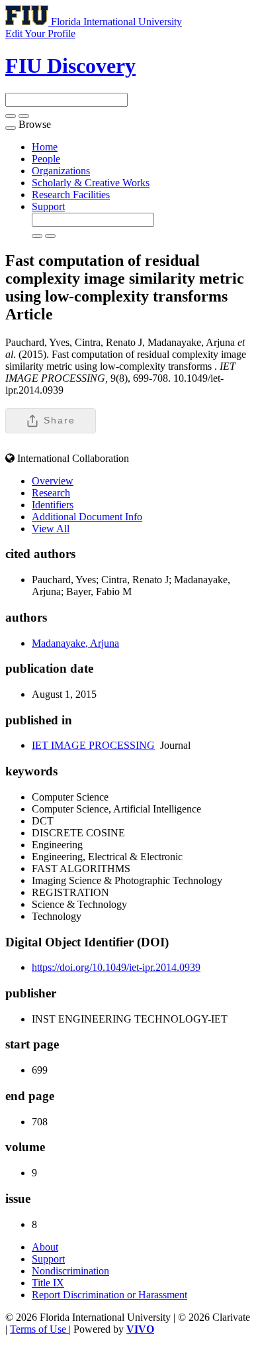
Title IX (48, 1282)
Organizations (61, 170)
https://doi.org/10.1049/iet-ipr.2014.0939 (116, 967)
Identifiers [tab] (52, 504)
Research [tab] (51, 492)
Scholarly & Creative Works (91, 182)
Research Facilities (71, 194)
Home (45, 146)
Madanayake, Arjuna (75, 643)
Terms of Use (39, 1329)
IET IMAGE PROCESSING (93, 745)
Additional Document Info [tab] (87, 516)
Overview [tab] (52, 480)
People (46, 158)
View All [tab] (50, 528)
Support (48, 206)
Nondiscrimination (70, 1270)
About (45, 1247)
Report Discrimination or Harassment (109, 1294)
